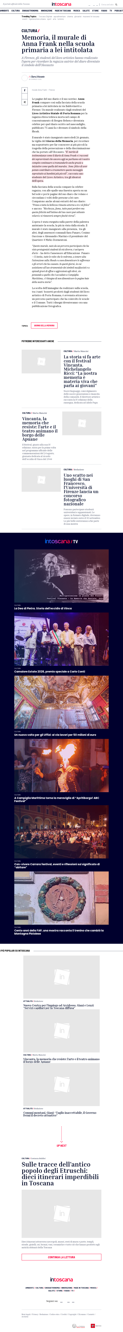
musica (76, 10)
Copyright (72, 1314)
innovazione (46, 10)
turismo (61, 19)
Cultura (29, 30)
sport (49, 19)
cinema (70, 16)
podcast (119, 10)
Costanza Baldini (38, 1158)
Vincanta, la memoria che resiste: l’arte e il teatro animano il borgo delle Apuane (61, 1060)
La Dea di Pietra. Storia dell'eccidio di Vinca (43, 608)
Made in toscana (63, 10)
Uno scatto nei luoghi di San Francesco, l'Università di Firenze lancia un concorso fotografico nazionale (81, 489)
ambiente (4, 10)
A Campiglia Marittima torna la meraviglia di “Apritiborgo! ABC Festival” (56, 799)
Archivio (25, 1317)
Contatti (91, 1314)
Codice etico (54, 1314)
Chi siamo (82, 1314)
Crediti (64, 1314)
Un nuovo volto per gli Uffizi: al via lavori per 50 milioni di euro (55, 735)
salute (86, 10)
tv (111, 10)
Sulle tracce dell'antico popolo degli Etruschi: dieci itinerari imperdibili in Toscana (60, 1173)
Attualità (28, 1001)
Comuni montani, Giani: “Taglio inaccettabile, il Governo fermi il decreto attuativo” (59, 1114)
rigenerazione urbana (37, 19)
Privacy (35, 1314)
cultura (15, 10)
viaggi (104, 10)
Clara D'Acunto (38, 76)
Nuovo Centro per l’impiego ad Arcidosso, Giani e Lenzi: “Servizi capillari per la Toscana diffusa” (58, 1007)
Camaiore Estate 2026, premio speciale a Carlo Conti (49, 671)
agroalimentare (60, 16)
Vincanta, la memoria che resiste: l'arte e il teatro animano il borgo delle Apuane (40, 429)
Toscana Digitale (45, 16)
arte (54, 19)
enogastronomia (30, 10)
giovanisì (77, 16)
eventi (24, 19)
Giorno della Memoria (44, 325)
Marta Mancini (81, 351)
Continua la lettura (61, 1257)
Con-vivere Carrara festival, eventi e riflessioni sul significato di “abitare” (57, 865)
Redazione (79, 469)
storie (95, 10)
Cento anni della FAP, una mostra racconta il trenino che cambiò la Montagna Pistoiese (59, 932)
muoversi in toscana (91, 16)
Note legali (26, 1314)
